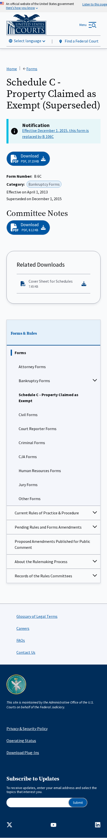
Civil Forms (28, 414)
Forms (20, 352)
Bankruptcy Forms (34, 380)
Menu (83, 25)
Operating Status (21, 740)
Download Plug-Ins (22, 752)
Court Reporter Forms (37, 428)
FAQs (20, 640)
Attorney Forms (32, 366)
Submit (78, 803)
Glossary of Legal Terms (36, 616)
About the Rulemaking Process (41, 561)
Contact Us (25, 652)
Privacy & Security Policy (27, 728)
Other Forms (30, 498)
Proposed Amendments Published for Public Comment (52, 544)
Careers (22, 628)
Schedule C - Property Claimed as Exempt (48, 397)
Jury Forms (28, 484)
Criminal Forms (32, 442)
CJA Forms (28, 456)
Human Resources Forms (40, 470)
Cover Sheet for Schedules (51, 284)
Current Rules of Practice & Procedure (47, 512)
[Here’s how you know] (53, 6)
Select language (27, 40)
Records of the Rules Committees (43, 575)
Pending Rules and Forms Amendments (48, 527)
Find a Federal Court (81, 40)
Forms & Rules (24, 333)
